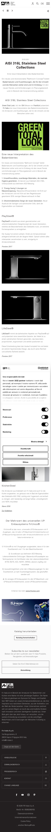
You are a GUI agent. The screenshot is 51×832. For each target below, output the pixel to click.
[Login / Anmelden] (33, 3)
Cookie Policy (25, 821)
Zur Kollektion (7, 511)
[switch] (45, 417)
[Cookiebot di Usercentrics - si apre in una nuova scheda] (38, 368)
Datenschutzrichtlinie (25, 814)
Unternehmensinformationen (25, 817)
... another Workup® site (25, 825)
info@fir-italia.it (7, 740)
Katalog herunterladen (25, 638)
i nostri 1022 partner (17, 380)
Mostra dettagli (37, 441)
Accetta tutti (26, 449)
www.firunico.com (33, 591)
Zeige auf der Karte (11, 747)
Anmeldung (25, 670)
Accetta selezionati (25, 455)
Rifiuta (25, 462)
